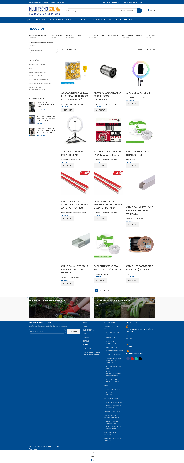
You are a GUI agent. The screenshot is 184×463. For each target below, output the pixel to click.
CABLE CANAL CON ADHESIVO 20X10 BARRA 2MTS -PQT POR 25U (74, 204)
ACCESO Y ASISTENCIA (113, 389)
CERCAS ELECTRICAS (35, 76)
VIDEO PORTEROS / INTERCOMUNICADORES (37, 88)
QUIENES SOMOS (88, 330)
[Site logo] (45, 11)
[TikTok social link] (154, 2)
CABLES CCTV (130, 160)
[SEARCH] (139, 10)
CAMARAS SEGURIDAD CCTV (38, 72)
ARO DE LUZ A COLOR (138, 92)
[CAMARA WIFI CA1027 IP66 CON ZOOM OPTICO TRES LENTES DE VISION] (32, 119)
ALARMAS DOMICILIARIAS (37, 65)
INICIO (85, 326)
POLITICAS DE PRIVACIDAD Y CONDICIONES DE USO (91, 353)
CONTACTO (87, 348)
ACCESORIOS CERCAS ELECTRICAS (72, 104)
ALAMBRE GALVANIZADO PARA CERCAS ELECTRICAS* (107, 96)
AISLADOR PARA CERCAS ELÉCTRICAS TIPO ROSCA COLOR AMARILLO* (74, 96)
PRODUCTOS (87, 345)
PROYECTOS (87, 337)
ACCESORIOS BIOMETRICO (110, 394)
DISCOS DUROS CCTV (113, 355)
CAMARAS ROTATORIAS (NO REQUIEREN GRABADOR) (114, 360)
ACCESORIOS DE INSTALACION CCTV (106, 160)
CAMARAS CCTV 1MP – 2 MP (114, 333)
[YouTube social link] (148, 2)
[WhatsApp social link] (151, 2)
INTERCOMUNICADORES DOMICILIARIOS (114, 428)
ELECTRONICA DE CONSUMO (38, 80)
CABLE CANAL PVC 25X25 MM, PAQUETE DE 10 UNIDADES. (74, 269)
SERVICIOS (86, 334)
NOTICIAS (86, 341)
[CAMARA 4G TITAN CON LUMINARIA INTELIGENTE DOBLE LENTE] (32, 107)
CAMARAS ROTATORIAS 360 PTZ (114, 367)
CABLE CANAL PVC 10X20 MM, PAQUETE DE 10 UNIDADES (139, 210)
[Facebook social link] (145, 2)
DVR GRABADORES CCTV (114, 351)
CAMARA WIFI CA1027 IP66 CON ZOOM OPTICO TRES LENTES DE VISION (46, 118)
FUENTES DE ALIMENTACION (111, 342)
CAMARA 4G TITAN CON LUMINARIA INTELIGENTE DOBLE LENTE (45, 105)
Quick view (63, 88)
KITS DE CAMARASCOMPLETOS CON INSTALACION (113, 374)
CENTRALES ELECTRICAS (114, 402)
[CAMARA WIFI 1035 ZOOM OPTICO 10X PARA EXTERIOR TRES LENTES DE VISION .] (32, 132)
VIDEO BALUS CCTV (112, 347)
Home (63, 49)
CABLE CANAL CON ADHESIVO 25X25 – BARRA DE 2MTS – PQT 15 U (108, 204)
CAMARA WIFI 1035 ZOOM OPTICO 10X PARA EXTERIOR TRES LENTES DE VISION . (46, 131)
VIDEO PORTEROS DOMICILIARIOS (112, 422)
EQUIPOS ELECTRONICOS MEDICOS (40, 83)
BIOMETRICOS (33, 68)
